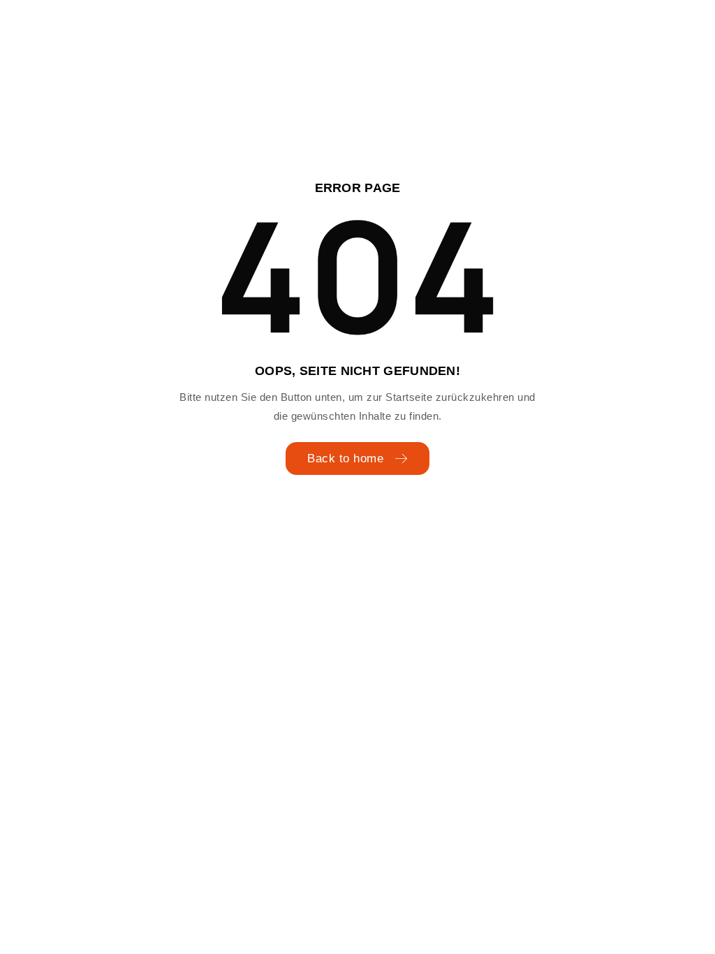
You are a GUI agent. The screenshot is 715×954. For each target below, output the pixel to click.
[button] (30, 923)
